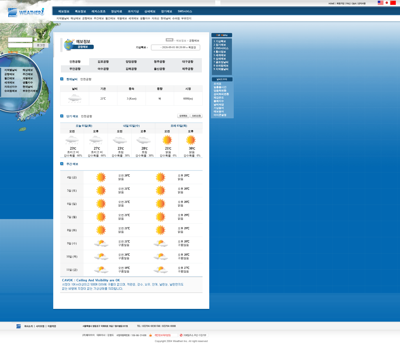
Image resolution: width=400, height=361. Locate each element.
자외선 (155, 18)
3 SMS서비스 (221, 48)
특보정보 (80, 11)
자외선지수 (10, 86)
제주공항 (187, 68)
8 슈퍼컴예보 (221, 65)
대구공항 (187, 61)
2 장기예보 (220, 44)
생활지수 (145, 18)
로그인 (41, 45)
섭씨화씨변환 (221, 94)
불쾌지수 (219, 101)
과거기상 (133, 11)
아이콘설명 (220, 114)
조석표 (217, 83)
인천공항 (75, 61)
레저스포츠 (99, 11)
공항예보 (87, 18)
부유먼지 (186, 18)
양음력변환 (220, 90)
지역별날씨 (62, 18)
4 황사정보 (220, 51)
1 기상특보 (220, 41)
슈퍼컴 (176, 18)
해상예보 (76, 18)
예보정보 (63, 11)
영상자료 (116, 11)
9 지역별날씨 (221, 69)
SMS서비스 (185, 11)
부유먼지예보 (30, 90)
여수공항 (103, 68)
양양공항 (131, 61)
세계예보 (133, 18)
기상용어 (219, 108)
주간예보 (99, 18)
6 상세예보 (220, 58)
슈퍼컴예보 (10, 90)
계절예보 (122, 18)
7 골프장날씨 (221, 62)
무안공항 (75, 68)
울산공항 (159, 68)
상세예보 (150, 11)
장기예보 (166, 11)
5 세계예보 (220, 55)
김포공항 (103, 61)
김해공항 (131, 68)
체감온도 (219, 97)
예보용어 (219, 111)
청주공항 (159, 61)
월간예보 (110, 18)
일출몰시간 (220, 87)
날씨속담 (219, 104)
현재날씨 (166, 18)
